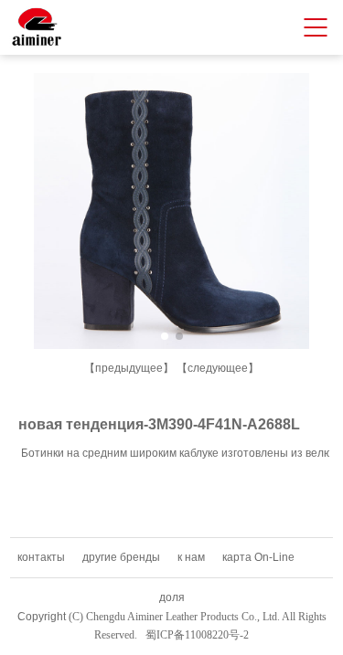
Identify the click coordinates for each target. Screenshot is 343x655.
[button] (164, 336)
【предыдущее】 (129, 368)
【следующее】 (218, 368)
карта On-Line (258, 557)
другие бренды (121, 557)
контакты (41, 557)
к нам (191, 557)
